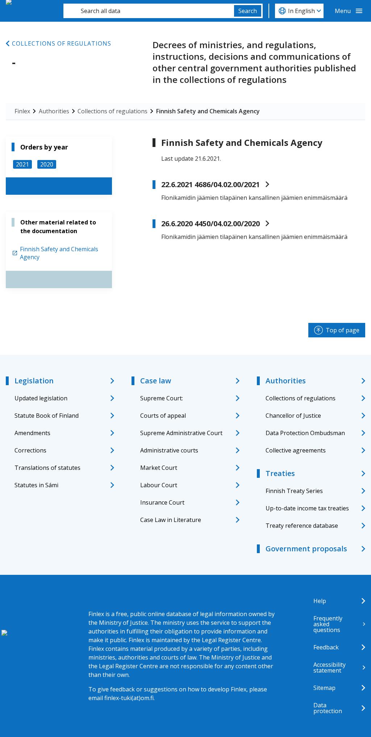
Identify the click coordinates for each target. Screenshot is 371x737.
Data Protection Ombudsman (305, 433)
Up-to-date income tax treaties (307, 508)
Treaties (280, 473)
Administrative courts (169, 450)
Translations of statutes (47, 468)
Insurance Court (162, 502)
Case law (155, 381)
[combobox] (148, 11)
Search (247, 11)
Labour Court (158, 485)
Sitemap (324, 688)
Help (319, 601)
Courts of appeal (163, 416)
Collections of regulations (61, 43)
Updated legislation (40, 398)
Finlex (22, 111)
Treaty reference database (302, 526)
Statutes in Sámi (36, 485)
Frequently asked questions (327, 624)
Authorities (54, 111)
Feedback (326, 647)
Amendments (32, 433)
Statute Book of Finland (46, 416)
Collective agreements (296, 450)
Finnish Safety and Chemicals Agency (208, 111)
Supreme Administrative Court (181, 433)
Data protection (327, 708)
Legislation (34, 381)
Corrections (30, 450)
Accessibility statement (329, 667)
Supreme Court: (161, 398)
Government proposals (306, 548)
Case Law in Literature (170, 520)
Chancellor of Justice (293, 416)
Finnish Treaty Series (294, 491)
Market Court (158, 468)
